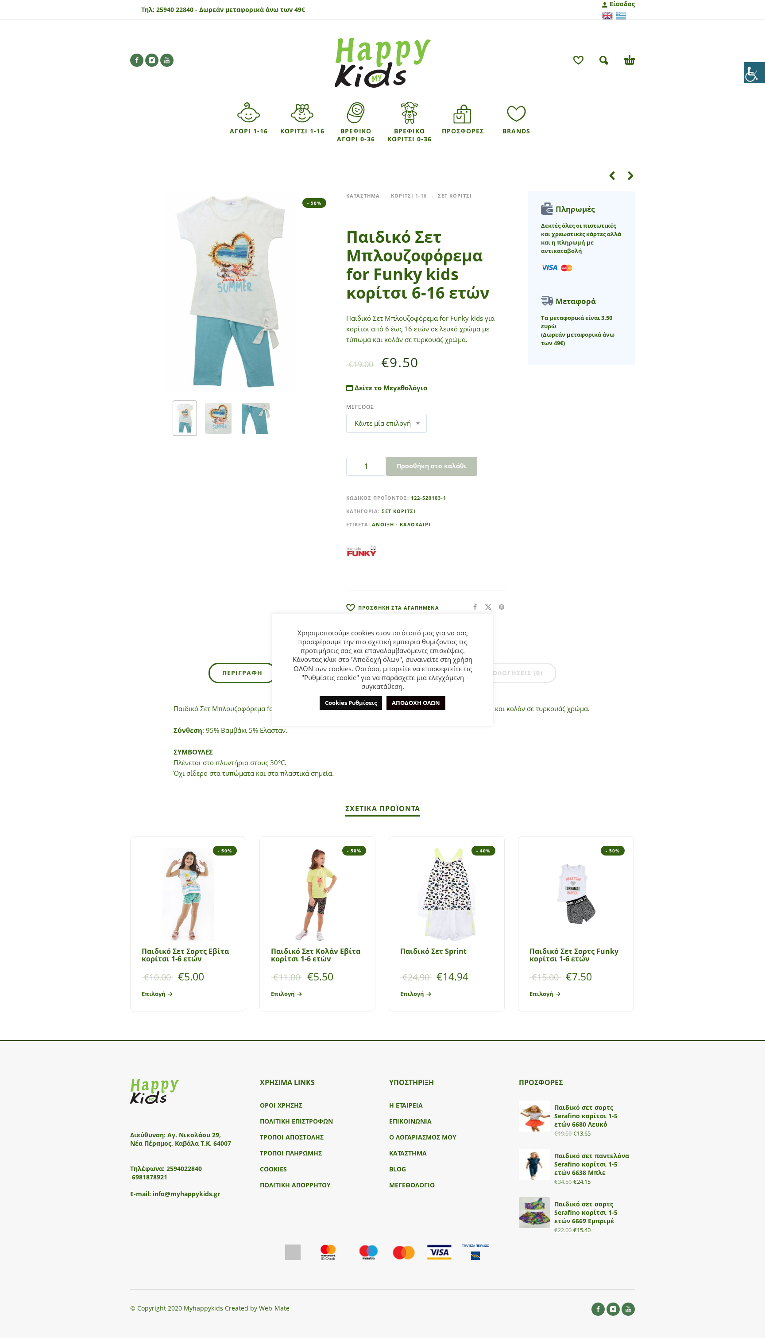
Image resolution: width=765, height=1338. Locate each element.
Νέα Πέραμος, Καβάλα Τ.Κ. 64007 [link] (181, 1143)
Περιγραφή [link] (242, 673)
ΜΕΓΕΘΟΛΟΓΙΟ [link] (412, 1185)
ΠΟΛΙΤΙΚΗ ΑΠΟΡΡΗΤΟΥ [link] (295, 1185)
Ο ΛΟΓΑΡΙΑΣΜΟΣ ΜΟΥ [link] (422, 1137)
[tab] (242, 675)
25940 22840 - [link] (177, 9)
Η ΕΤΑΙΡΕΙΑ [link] (406, 1105)
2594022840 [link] (184, 1168)
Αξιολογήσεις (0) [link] (512, 673)
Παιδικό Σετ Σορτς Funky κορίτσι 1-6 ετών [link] (573, 955)
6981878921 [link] (149, 1177)
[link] (754, 72)
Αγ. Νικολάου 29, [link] (194, 1135)
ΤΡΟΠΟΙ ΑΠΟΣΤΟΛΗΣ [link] (292, 1137)
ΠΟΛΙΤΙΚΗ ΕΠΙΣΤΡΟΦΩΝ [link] (296, 1121)
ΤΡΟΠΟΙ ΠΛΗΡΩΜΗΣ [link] (291, 1153)
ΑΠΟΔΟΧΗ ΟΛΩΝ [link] (416, 703)
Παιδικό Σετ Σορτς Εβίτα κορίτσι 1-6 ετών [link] (185, 955)
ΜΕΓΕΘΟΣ (360, 407)
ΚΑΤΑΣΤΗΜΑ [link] (363, 195)
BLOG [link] (397, 1169)
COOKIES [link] (273, 1169)
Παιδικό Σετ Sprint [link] (433, 951)
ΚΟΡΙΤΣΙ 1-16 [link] (409, 195)
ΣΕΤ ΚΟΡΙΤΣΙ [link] (455, 195)
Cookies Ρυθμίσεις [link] (351, 703)
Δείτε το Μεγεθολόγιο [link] (390, 387)
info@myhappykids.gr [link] (186, 1194)
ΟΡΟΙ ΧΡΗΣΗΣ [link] (281, 1105)
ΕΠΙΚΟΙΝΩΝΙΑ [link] (410, 1121)
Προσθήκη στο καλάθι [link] (432, 466)
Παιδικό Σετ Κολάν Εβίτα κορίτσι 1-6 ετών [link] (315, 955)
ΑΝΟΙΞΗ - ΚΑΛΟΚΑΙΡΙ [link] (401, 524)
